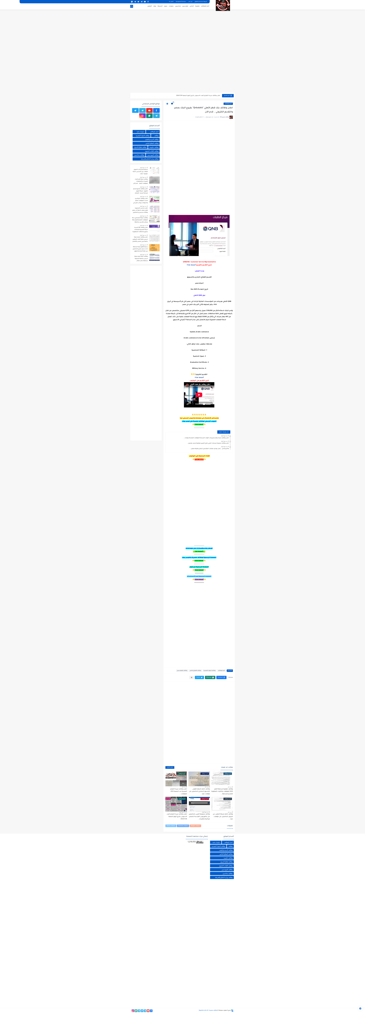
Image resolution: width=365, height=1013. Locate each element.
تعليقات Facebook (183, 825)
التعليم (150, 6)
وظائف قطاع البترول (140, 147)
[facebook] (148, 1)
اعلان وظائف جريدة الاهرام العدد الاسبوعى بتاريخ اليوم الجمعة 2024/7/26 (177, 816)
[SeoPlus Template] (232, 1010)
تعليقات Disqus (171, 825)
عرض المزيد (170, 767)
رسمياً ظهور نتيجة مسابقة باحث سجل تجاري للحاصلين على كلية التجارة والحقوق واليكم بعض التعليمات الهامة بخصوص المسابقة (140, 249)
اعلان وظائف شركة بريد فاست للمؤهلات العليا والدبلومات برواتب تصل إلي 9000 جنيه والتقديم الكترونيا (140, 201)
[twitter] (138, 1)
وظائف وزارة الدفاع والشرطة (149, 159)
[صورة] (154, 170)
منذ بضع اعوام (224, 435)
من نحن (190, 1)
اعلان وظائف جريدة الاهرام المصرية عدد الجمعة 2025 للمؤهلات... (178, 791)
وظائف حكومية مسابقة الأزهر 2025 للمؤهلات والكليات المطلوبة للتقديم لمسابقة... (222, 791)
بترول (165, 6)
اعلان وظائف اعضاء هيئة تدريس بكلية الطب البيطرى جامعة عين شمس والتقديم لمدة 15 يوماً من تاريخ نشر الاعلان (140, 240)
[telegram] (141, 1)
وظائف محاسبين (139, 155)
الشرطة (160, 6)
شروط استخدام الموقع (201, 1)
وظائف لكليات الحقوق (151, 151)
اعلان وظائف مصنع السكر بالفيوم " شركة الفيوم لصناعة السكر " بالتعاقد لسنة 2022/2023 (140, 191)
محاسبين (178, 6)
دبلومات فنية (140, 131)
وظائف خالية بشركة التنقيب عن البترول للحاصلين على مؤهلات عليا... (223, 816)
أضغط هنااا (191, 265)
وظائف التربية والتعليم (151, 139)
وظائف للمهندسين (182, 670)
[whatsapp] (132, 1)
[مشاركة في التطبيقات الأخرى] (191, 677)
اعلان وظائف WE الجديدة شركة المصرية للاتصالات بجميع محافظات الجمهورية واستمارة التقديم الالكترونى (140, 230)
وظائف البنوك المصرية (209, 670)
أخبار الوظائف (205, 6)
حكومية (197, 6)
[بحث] (131, 6)
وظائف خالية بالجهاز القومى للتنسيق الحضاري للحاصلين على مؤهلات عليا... (197, 95)
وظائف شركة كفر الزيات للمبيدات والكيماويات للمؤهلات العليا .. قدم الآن (140, 181)
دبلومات (171, 6)
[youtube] (145, 1)
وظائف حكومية (154, 147)
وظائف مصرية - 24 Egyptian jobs (208, 1010)
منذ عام (229, 787)
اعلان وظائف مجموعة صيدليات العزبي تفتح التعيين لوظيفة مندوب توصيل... (208, 443)
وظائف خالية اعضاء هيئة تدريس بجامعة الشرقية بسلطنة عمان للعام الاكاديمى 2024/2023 (141, 259)
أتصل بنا (171, 1)
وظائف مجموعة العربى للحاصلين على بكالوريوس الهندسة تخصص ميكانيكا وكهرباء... (199, 816)
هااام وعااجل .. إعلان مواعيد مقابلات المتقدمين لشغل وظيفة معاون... (209, 448)
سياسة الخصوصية (181, 1)
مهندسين (185, 6)
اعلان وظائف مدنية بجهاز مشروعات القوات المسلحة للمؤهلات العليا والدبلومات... (206, 438)
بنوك (154, 6)
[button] (221, 677)
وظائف (156, 135)
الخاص (192, 6)
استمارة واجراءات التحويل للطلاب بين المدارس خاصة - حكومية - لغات (140, 172)
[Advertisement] (182, 24)
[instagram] (142, 115)
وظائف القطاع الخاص (195, 670)
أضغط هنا (199, 551)
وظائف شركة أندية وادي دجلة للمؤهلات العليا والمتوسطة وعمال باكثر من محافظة (140, 220)
